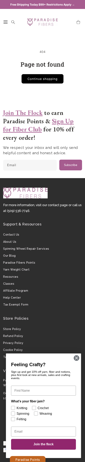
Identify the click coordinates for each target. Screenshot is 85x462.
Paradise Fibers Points (19, 262)
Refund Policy (13, 336)
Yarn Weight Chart (16, 269)
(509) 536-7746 (18, 211)
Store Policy (12, 329)
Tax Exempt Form (15, 304)
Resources (10, 276)
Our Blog (9, 255)
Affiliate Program (15, 290)
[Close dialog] (76, 358)
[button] (5, 22)
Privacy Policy (13, 343)
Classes (8, 283)
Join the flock (43, 444)
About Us (9, 241)
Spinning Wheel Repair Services (26, 248)
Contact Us (11, 234)
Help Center (12, 297)
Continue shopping (42, 79)
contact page (58, 205)
